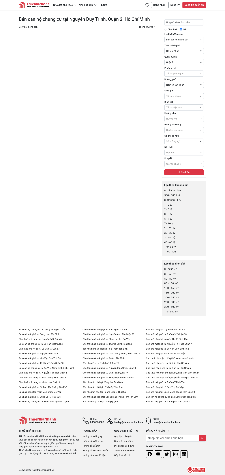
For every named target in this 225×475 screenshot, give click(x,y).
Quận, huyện (170, 56)
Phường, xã (170, 68)
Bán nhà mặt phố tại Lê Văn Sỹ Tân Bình (102, 387)
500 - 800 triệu (172, 195)
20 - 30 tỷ (169, 232)
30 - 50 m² (170, 274)
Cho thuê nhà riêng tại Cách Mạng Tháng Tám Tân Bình (110, 396)
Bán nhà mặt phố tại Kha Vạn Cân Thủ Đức (40, 358)
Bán (185, 29)
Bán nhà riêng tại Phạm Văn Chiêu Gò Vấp (40, 392)
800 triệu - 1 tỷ (172, 200)
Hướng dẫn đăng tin (92, 441)
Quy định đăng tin (123, 436)
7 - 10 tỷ (169, 223)
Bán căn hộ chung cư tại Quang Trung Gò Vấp (42, 329)
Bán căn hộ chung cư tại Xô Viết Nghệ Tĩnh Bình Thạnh (46, 368)
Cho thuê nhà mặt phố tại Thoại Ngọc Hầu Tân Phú (108, 377)
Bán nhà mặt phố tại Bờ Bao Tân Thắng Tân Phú (43, 387)
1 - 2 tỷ (168, 204)
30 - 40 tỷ (169, 237)
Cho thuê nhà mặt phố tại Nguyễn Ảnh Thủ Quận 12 (108, 334)
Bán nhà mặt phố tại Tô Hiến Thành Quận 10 (41, 363)
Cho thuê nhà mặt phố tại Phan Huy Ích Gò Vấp (106, 339)
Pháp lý (168, 158)
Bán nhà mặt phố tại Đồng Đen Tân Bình (102, 382)
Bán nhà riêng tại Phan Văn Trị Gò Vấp (165, 353)
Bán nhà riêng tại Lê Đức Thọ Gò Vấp (165, 387)
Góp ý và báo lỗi (122, 455)
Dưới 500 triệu (172, 190)
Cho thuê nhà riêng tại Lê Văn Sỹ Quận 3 (39, 348)
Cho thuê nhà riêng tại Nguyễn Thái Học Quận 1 (43, 372)
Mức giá (168, 90)
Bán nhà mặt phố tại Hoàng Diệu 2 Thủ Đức (104, 392)
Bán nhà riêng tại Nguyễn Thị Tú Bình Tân (167, 339)
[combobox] (184, 40)
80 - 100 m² (171, 283)
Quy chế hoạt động (123, 441)
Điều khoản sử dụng (124, 445)
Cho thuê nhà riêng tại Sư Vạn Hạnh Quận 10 (105, 372)
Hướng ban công (173, 124)
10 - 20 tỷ (169, 228)
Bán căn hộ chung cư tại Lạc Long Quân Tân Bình (171, 396)
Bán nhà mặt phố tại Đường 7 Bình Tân (165, 382)
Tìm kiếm (185, 172)
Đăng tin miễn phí (194, 5)
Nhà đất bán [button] (86, 5)
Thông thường (146, 26)
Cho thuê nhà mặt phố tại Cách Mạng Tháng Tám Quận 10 (111, 353)
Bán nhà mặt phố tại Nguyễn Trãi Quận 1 (39, 353)
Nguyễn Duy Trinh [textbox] (175, 84)
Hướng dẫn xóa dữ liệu (93, 455)
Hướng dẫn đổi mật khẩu (95, 450)
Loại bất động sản (173, 34)
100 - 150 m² (171, 288)
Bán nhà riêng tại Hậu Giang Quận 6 (100, 401)
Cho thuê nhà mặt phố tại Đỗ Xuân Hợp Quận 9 (169, 358)
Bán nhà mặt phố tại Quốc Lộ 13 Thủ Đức (40, 396)
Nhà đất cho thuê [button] (63, 5)
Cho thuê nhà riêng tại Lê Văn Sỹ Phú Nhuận (168, 368)
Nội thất (168, 147)
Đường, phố (170, 79)
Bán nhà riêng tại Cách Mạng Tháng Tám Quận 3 (170, 392)
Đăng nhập (159, 5)
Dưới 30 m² (170, 269)
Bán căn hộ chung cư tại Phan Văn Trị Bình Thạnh (44, 401)
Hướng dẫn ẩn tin (91, 445)
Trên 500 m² (171, 311)
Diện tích (168, 102)
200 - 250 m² (171, 297)
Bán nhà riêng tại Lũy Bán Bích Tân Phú (165, 329)
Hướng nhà (170, 113)
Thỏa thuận (170, 251)
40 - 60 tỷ (169, 242)
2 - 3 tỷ (168, 209)
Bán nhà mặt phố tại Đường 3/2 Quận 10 (166, 334)
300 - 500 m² (171, 306)
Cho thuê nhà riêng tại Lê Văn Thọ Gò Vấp (167, 363)
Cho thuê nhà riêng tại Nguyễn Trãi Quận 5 (40, 339)
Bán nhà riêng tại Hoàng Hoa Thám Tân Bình (105, 348)
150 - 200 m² (171, 292)
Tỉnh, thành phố (172, 45)
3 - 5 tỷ (168, 214)
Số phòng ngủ (171, 135)
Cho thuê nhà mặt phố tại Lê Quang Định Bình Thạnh (172, 372)
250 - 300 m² (171, 302)
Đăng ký (175, 5)
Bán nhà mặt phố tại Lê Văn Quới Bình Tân (167, 348)
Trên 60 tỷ (170, 246)
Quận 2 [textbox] (169, 62)
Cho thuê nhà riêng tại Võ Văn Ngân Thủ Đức (105, 329)
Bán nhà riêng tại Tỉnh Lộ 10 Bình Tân (101, 363)
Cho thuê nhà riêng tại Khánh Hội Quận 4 (39, 382)
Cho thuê (172, 29)
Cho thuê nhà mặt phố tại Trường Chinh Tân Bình (107, 344)
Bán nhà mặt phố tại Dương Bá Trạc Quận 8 (168, 401)
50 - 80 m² (170, 278)
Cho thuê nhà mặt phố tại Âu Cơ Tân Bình (103, 358)
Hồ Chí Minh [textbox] (172, 51)
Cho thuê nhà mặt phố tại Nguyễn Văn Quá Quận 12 (172, 377)
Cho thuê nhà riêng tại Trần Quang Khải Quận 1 (42, 377)
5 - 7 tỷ (168, 218)
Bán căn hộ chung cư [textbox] (177, 39)
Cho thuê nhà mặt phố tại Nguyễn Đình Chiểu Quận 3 (109, 368)
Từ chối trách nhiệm (124, 450)
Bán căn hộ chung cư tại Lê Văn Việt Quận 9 (41, 344)
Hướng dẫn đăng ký (92, 436)
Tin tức (103, 5)
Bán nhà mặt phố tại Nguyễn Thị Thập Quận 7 (169, 344)
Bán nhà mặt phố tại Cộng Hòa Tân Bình (39, 334)
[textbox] (184, 74)
